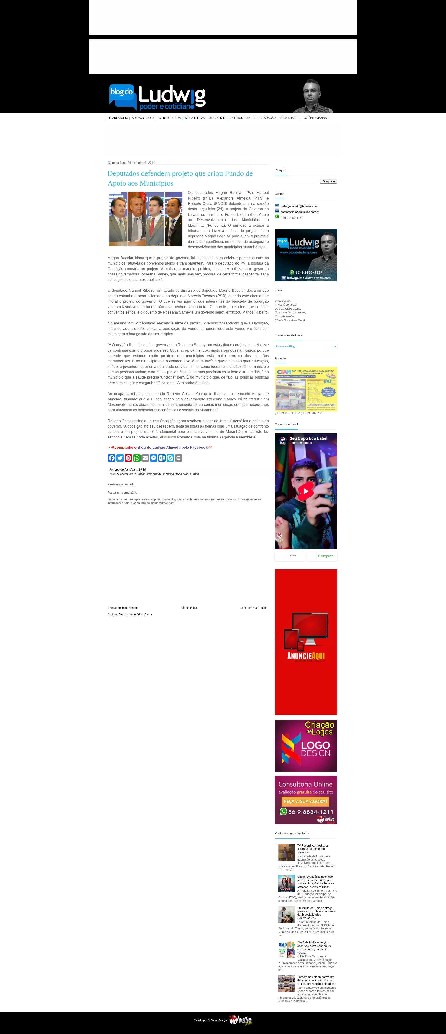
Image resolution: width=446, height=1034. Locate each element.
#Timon (194, 474)
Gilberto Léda (170, 118)
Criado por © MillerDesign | (211, 1020)
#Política (168, 474)
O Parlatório (118, 118)
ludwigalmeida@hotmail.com (299, 206)
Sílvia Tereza (195, 118)
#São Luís (181, 474)
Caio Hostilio (240, 118)
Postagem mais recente (123, 607)
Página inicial (189, 607)
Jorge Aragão (265, 118)
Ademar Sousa (143, 118)
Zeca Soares (289, 118)
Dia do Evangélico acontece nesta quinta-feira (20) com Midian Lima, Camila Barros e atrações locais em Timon (316, 881)
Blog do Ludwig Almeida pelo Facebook (173, 447)
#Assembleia (125, 474)
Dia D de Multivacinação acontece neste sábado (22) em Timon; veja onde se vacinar (315, 947)
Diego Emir (217, 118)
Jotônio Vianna (315, 118)
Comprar (325, 556)
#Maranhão (154, 474)
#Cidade (140, 474)
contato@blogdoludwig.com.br (300, 212)
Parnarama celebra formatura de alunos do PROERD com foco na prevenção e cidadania (316, 980)
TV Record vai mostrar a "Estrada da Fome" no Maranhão (312, 849)
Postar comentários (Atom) (135, 614)
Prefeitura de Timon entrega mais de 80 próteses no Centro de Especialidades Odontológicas (316, 913)
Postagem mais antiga (253, 607)
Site (293, 556)
